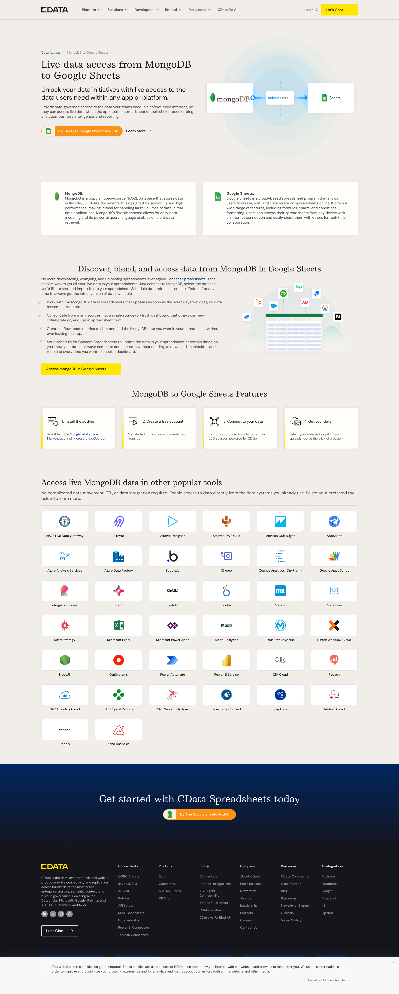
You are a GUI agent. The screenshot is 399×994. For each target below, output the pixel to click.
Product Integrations (215, 884)
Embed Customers (214, 903)
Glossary (287, 913)
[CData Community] (69, 914)
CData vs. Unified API (215, 917)
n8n (324, 905)
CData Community (295, 876)
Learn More (136, 131)
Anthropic (329, 876)
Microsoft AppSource (88, 438)
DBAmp (164, 898)
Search (308, 10)
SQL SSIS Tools (170, 891)
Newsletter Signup (295, 905)
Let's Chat (334, 9)
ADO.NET (125, 891)
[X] (53, 914)
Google (327, 891)
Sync (162, 876)
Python (123, 898)
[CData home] (58, 10)
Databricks (330, 884)
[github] (61, 914)
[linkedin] (44, 914)
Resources (288, 898)
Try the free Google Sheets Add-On (88, 131)
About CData (250, 876)
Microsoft (329, 898)
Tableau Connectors (133, 935)
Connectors (208, 876)
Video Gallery (291, 920)
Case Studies (291, 884)
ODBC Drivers (128, 876)
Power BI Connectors (134, 927)
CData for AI (227, 9)
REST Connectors (131, 913)
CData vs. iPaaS (212, 910)
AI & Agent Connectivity (209, 893)
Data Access (50, 52)
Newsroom (248, 891)
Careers (246, 920)
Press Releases (251, 884)
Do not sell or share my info (326, 980)
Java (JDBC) (127, 884)
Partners (246, 913)
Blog (284, 891)
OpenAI (327, 913)
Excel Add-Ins (128, 920)
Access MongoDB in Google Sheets (76, 368)
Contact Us (248, 927)
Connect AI (167, 884)
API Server (125, 905)
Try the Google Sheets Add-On (205, 814)
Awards (245, 898)
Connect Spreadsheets (186, 279)
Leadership (248, 905)
